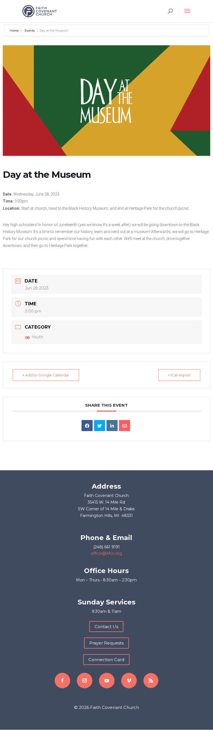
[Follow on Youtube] (107, 680)
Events (30, 30)
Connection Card (106, 659)
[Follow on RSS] (150, 680)
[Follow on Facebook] (62, 680)
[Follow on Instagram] (84, 680)
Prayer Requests (106, 643)
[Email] (124, 425)
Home (14, 30)
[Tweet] (99, 425)
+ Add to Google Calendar (45, 375)
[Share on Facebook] (87, 425)
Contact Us (106, 626)
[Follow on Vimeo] (129, 680)
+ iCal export (179, 375)
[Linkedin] (112, 425)
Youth (37, 336)
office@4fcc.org (106, 553)
